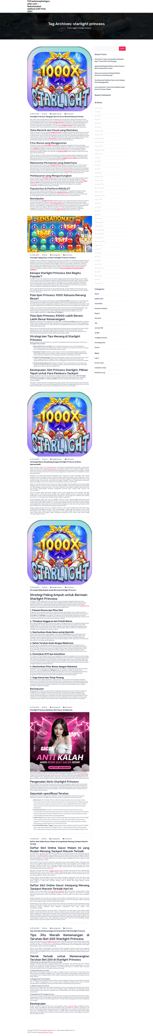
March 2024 (98, 218)
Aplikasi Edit (99, 299)
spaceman (43, 853)
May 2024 (97, 211)
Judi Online (98, 303)
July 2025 (98, 157)
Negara (97, 313)
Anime (97, 294)
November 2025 (99, 142)
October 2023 (99, 237)
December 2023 (99, 230)
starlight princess (57, 114)
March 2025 (98, 173)
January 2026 (99, 135)
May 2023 (97, 256)
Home (63, 28)
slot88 (97, 333)
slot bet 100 (99, 328)
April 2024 (98, 215)
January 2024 (99, 226)
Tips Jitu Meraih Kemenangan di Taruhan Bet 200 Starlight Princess (57, 931)
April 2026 (98, 123)
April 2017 (97, 279)
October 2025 (99, 146)
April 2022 (98, 272)
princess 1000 (62, 151)
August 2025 (98, 154)
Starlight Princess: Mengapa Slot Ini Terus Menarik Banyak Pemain (56, 117)
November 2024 (99, 188)
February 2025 (99, 176)
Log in (97, 358)
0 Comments (70, 114)
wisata (97, 347)
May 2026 (97, 119)
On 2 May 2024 (34, 839)
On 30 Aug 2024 (34, 587)
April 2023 (98, 260)
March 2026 (98, 127)
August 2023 (98, 245)
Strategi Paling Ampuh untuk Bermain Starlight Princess (53, 590)
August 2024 (98, 199)
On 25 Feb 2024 (34, 928)
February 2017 (99, 283)
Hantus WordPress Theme (45, 1032)
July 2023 (98, 249)
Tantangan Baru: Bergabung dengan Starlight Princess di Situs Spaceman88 (55, 463)
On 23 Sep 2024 (34, 459)
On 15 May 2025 (34, 255)
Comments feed (100, 368)
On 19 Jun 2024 (34, 707)
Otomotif (98, 318)
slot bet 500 (72, 1006)
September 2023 (100, 241)
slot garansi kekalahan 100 (59, 891)
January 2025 (99, 180)
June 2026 (98, 115)
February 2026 (99, 131)
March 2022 (98, 276)
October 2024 (99, 192)
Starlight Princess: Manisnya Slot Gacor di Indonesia (51, 710)
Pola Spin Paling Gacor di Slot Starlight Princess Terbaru (53, 258)
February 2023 (99, 268)
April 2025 (98, 169)
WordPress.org (100, 372)
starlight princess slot (55, 870)
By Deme (44, 114)
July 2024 (98, 203)
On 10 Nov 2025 (34, 114)
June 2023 (98, 253)
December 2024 (99, 184)
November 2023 (99, 234)
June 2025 (98, 161)
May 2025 (97, 165)
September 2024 (100, 195)
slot (96, 323)
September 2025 (100, 150)
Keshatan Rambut (101, 308)
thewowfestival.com (50, 469)
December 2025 (99, 138)
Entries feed (99, 363)
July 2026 (98, 112)
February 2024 (99, 222)
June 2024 (98, 207)
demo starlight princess (50, 941)
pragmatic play (84, 774)
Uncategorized (56, 255)
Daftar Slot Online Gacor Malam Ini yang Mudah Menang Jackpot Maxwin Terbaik (59, 843)
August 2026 (98, 108)
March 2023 (98, 264)
